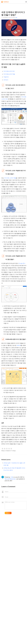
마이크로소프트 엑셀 (9, 74)
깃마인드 (5, 80)
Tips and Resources (10, 479)
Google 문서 (22, 263)
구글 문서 (6, 77)
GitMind (19, 345)
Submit (8, 513)
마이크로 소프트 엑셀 (10, 178)
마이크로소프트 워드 (9, 71)
